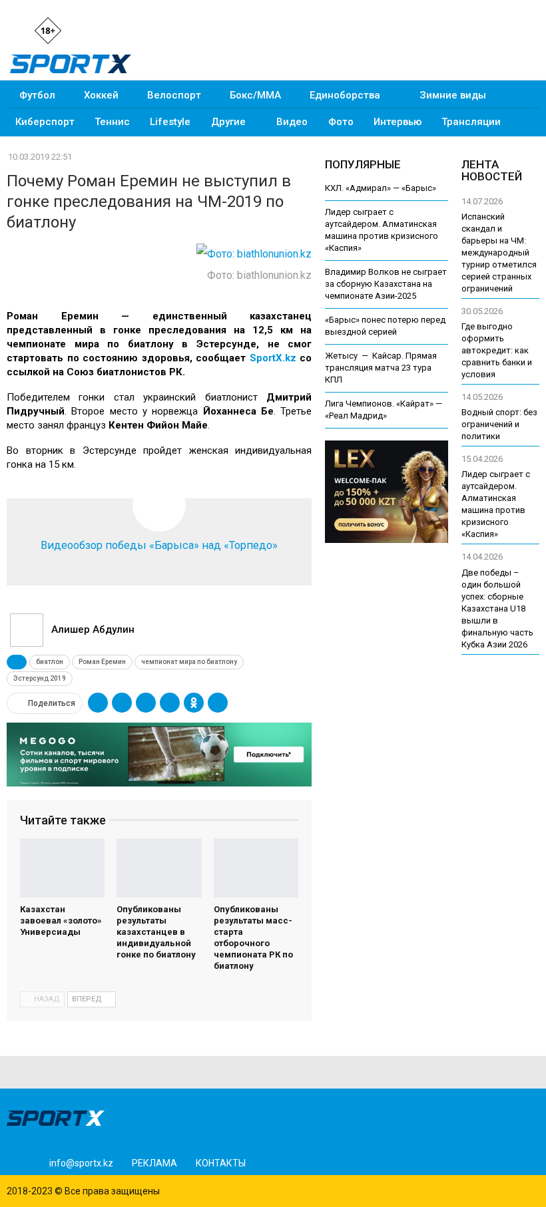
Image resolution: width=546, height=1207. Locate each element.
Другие (228, 122)
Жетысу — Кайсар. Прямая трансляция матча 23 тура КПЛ (381, 368)
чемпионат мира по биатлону (189, 661)
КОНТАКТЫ (221, 1163)
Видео (292, 122)
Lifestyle (170, 122)
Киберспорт (45, 122)
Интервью (397, 122)
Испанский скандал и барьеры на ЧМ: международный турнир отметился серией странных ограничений (499, 252)
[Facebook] (110, 29)
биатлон (49, 661)
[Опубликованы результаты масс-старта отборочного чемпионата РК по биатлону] (256, 868)
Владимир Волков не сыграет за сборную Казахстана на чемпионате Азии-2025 (386, 284)
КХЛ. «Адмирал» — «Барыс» (380, 188)
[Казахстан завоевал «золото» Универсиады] (62, 868)
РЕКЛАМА (154, 1163)
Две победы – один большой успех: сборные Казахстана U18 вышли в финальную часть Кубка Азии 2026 (497, 608)
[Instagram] (87, 29)
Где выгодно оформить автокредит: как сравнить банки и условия (496, 350)
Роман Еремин (102, 661)
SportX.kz (273, 358)
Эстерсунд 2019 (39, 678)
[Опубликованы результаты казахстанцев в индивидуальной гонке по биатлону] (159, 868)
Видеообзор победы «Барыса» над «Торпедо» (159, 545)
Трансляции (471, 122)
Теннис (112, 122)
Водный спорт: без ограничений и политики (499, 424)
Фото (341, 122)
